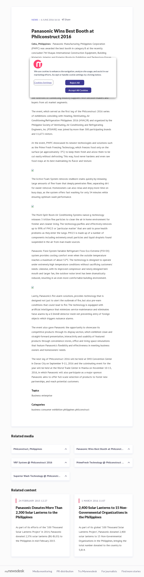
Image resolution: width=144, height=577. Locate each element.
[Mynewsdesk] (14, 571)
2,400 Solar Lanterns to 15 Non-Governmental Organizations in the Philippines (103, 512)
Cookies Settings (43, 82)
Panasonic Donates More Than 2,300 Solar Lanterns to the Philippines (39, 512)
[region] (73, 78)
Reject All (75, 82)
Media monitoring (42, 571)
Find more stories (131, 571)
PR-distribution (65, 571)
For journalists (109, 571)
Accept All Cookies (78, 90)
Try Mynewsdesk (87, 571)
